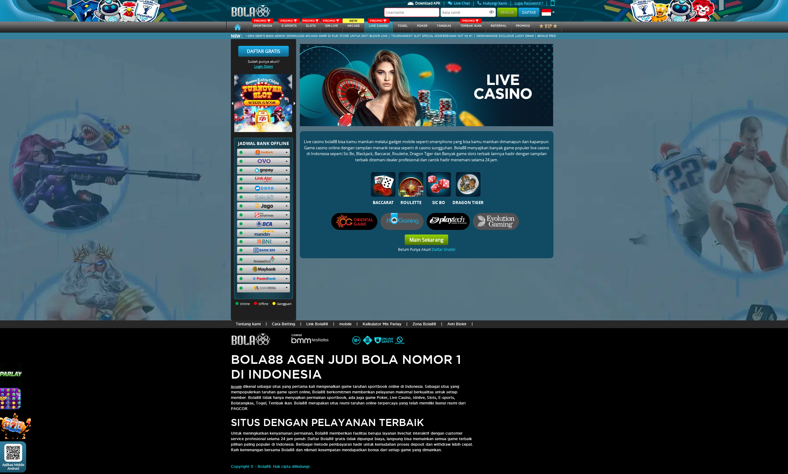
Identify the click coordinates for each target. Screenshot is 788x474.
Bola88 (236, 386)
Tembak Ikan (470, 24)
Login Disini (263, 66)
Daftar (529, 12)
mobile (345, 324)
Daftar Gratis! (443, 249)
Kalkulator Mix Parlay (382, 324)
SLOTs (309, 24)
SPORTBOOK (262, 24)
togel (403, 25)
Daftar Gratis (263, 51)
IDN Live (330, 24)
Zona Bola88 (424, 324)
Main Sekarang (426, 239)
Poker (422, 25)
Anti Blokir (457, 324)
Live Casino (378, 24)
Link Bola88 (317, 324)
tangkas (444, 25)
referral (499, 25)
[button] (548, 12)
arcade (353, 24)
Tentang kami (248, 324)
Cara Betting (283, 324)
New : (237, 36)
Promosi (523, 25)
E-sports (288, 24)
